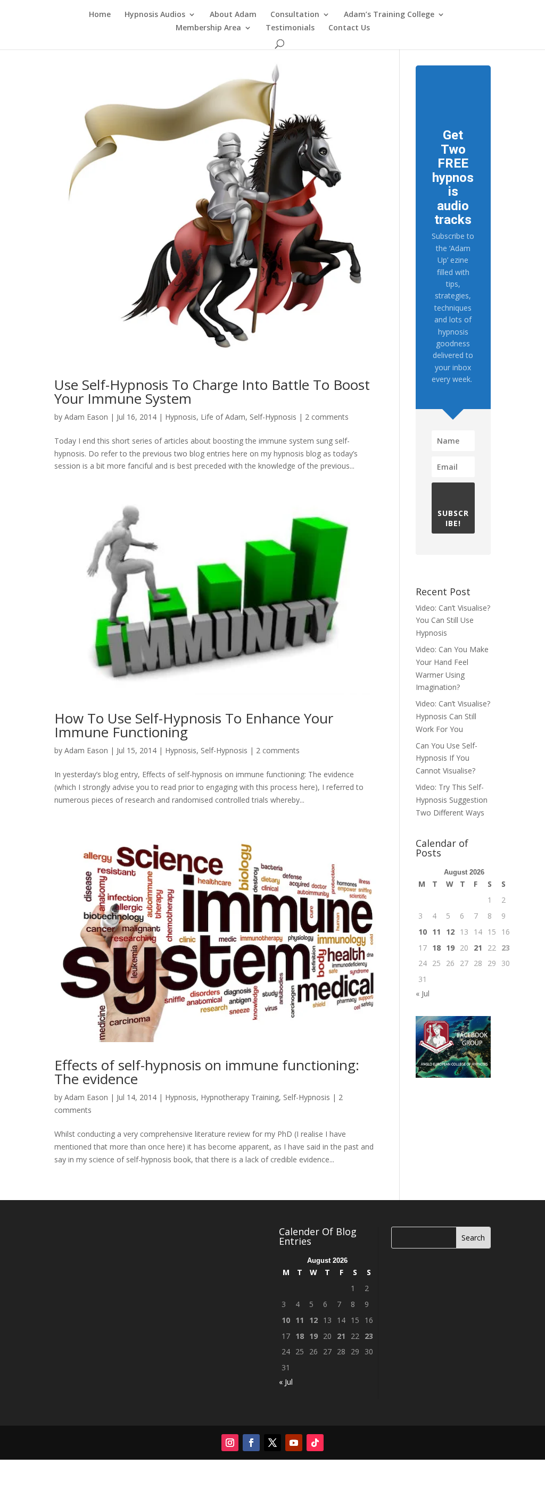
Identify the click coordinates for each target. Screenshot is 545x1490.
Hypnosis (180, 417)
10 (422, 932)
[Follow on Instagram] (229, 1442)
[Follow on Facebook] (251, 1442)
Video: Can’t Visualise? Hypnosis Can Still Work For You (453, 716)
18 (436, 948)
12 (450, 932)
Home (100, 15)
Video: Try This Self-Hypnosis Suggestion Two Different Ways (452, 800)
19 (450, 948)
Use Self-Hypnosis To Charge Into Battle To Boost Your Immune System (212, 391)
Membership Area (208, 28)
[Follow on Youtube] (293, 1442)
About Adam (233, 15)
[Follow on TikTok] (315, 1442)
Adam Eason (86, 417)
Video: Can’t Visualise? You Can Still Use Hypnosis (453, 620)
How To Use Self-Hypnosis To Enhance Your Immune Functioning (193, 725)
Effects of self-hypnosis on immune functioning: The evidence (206, 1071)
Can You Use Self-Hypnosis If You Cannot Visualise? (446, 758)
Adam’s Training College (389, 15)
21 (478, 948)
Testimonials (290, 28)
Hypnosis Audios (155, 15)
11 (436, 932)
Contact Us (349, 28)
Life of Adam (223, 417)
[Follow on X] (272, 1442)
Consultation (294, 15)
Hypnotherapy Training (240, 1097)
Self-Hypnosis (273, 417)
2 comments (327, 417)
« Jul (423, 993)
